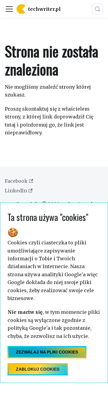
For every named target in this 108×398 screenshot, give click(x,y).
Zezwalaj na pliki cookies (47, 352)
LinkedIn (16, 191)
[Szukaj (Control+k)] (97, 9)
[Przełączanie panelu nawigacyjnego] (9, 9)
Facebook (16, 181)
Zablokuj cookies (37, 369)
